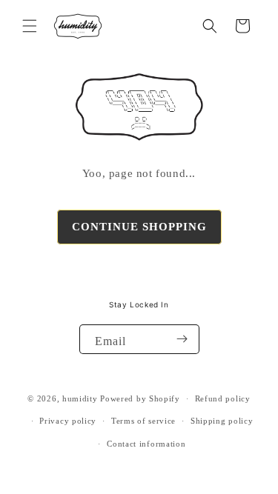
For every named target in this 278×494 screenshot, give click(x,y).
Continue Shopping (139, 227)
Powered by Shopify (140, 398)
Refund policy (223, 398)
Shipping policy (222, 420)
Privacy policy (67, 420)
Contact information (146, 443)
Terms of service (143, 420)
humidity (80, 398)
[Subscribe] (182, 339)
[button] (29, 26)
